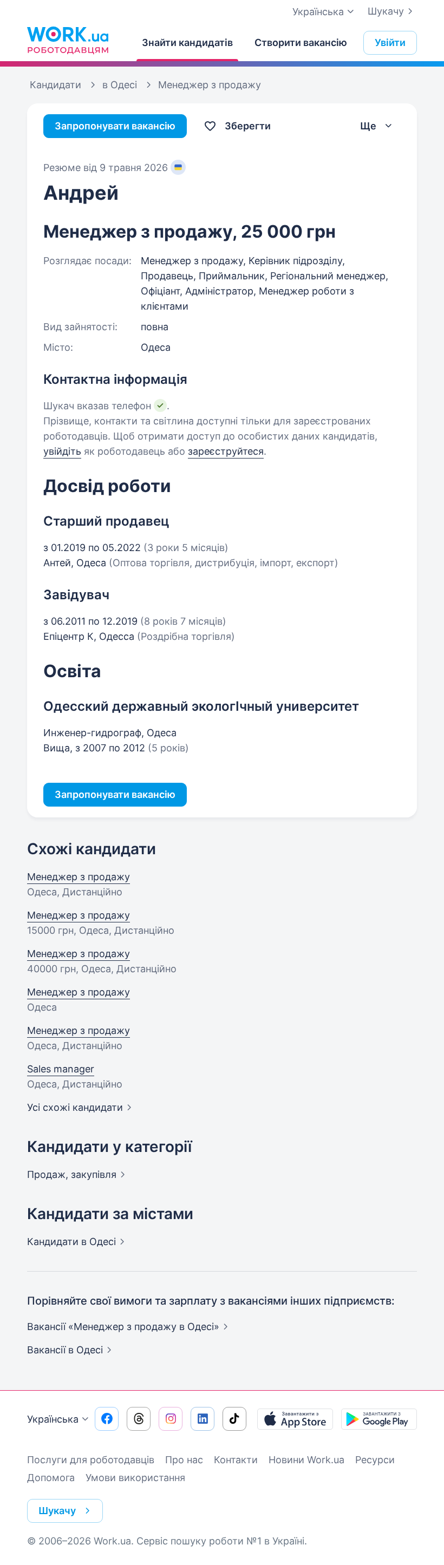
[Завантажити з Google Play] (379, 1419)
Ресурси (375, 1459)
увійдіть (62, 451)
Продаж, (71, 1174)
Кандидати (71, 1241)
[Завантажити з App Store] (295, 1419)
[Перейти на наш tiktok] (234, 1419)
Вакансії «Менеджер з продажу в (123, 1326)
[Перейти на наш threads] (139, 1419)
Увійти (390, 42)
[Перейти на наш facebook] (107, 1419)
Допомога (51, 1477)
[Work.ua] (67, 40)
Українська (53, 1419)
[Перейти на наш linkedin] (202, 1419)
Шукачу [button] (57, 1510)
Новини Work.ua (306, 1459)
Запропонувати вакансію (115, 126)
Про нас (184, 1459)
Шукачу (386, 11)
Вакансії (65, 1350)
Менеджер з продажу (78, 876)
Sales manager (60, 1069)
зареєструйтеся (226, 451)
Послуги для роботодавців (90, 1459)
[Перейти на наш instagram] (170, 1419)
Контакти (236, 1459)
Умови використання (135, 1477)
